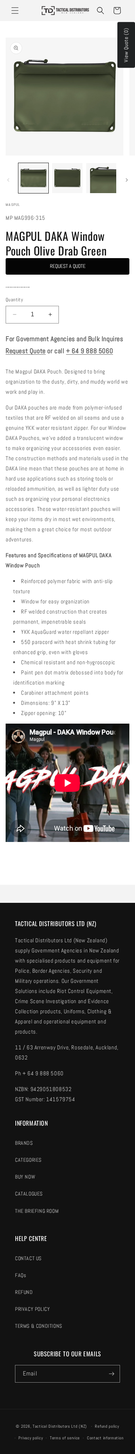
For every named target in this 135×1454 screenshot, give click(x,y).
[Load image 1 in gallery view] (33, 178)
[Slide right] (126, 180)
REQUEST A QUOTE (68, 266)
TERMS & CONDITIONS (38, 1326)
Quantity (14, 299)
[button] (15, 10)
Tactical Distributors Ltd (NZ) (60, 1426)
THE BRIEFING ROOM (36, 1211)
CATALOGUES (29, 1193)
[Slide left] (8, 180)
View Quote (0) (126, 45)
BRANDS (24, 1143)
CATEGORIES (28, 1159)
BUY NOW (25, 1176)
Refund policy (107, 1426)
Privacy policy (30, 1437)
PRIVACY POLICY (32, 1309)
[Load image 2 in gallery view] (67, 178)
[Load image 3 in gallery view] (101, 178)
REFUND (24, 1292)
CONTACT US (28, 1258)
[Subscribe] (111, 1374)
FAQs (20, 1275)
